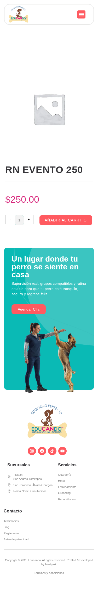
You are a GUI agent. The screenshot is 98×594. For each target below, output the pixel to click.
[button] (81, 14)
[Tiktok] (52, 451)
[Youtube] (62, 451)
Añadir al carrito (66, 220)
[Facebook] (42, 451)
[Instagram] (32, 451)
